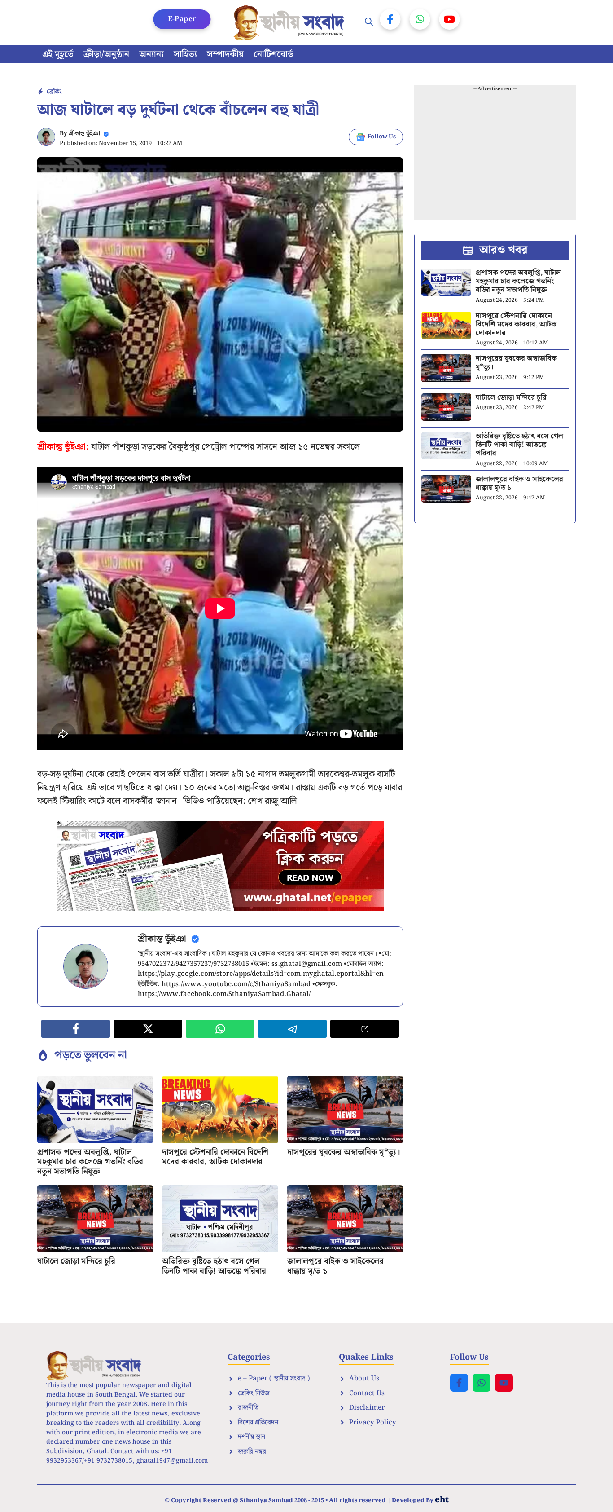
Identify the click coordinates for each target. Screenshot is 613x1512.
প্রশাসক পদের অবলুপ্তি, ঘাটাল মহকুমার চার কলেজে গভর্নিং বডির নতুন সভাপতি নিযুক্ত (90, 1162)
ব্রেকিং (54, 92)
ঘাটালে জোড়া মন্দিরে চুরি (76, 1261)
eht (442, 1499)
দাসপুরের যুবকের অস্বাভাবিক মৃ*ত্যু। (343, 1152)
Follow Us (382, 136)
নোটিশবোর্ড (273, 54)
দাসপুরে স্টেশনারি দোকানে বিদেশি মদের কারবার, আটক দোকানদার (215, 1157)
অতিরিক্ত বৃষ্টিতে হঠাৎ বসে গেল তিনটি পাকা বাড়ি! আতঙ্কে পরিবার (214, 1266)
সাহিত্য (185, 54)
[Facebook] (390, 19)
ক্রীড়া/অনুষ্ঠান (106, 54)
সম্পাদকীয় (225, 54)
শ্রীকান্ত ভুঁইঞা (84, 133)
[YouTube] (449, 19)
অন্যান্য (151, 54)
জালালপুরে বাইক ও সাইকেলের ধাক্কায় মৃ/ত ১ (335, 1266)
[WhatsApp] (420, 19)
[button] (369, 22)
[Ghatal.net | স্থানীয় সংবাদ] (291, 22)
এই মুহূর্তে (58, 54)
